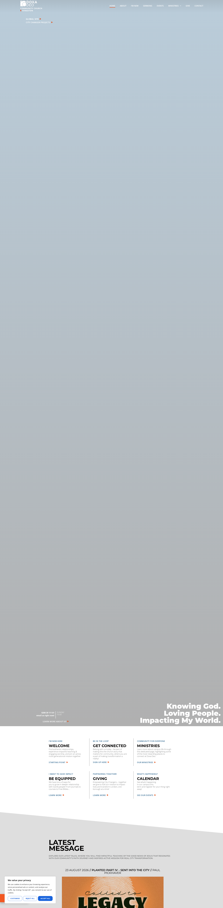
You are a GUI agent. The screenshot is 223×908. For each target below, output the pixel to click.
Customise (15, 898)
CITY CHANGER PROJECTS (38, 22)
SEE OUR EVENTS (145, 795)
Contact (199, 6)
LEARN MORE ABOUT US (55, 721)
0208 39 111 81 (47, 712)
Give (188, 6)
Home (112, 6)
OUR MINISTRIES (145, 762)
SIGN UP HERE (100, 762)
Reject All (30, 898)
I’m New (134, 6)
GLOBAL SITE (32, 19)
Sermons (147, 6)
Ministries (173, 6)
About (123, 6)
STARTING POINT (58, 762)
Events (160, 6)
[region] (30, 889)
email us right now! (45, 715)
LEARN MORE (56, 795)
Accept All (45, 898)
